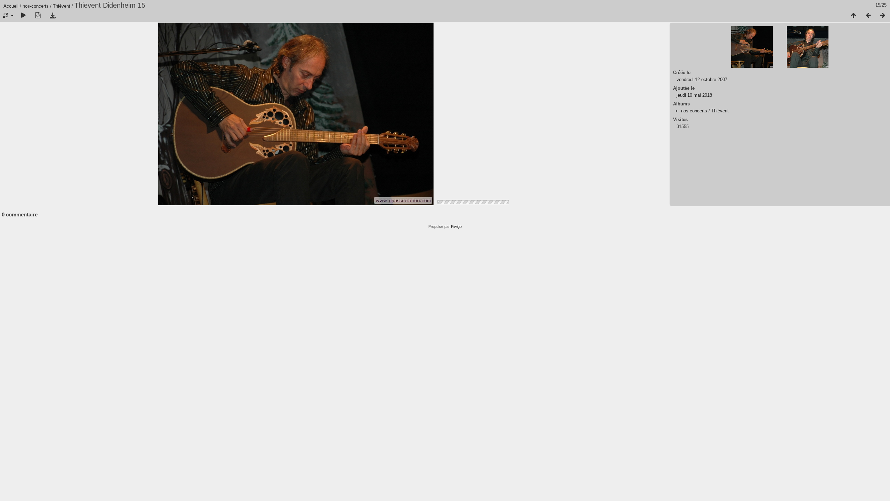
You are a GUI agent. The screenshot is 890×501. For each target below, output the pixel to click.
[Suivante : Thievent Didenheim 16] (882, 15)
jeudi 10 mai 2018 (694, 95)
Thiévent (61, 6)
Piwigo (456, 226)
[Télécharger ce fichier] (52, 15)
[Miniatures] (853, 15)
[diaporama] (23, 15)
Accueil (10, 6)
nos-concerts (36, 6)
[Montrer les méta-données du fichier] (38, 15)
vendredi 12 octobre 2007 (702, 79)
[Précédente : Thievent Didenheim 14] (868, 15)
